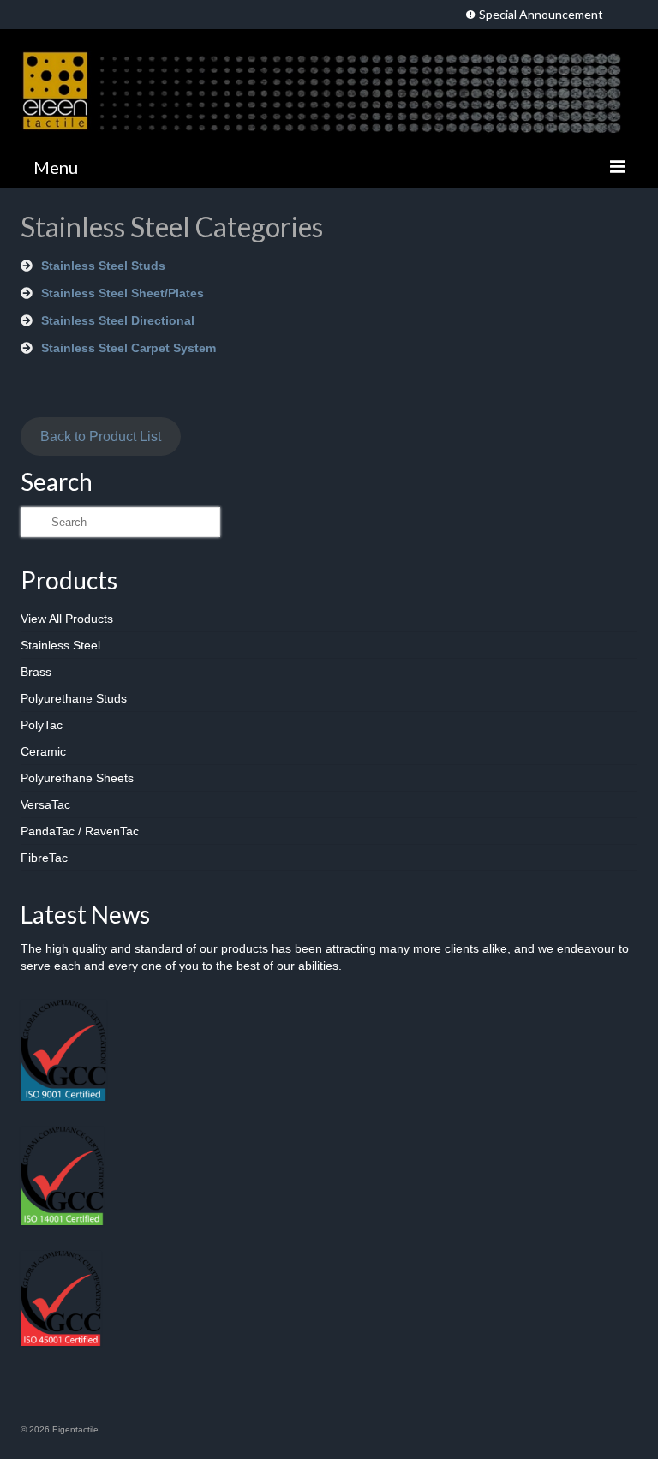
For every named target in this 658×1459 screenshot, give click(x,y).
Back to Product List (100, 436)
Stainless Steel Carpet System (128, 348)
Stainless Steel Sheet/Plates (122, 293)
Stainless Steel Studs (103, 265)
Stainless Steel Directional (117, 320)
